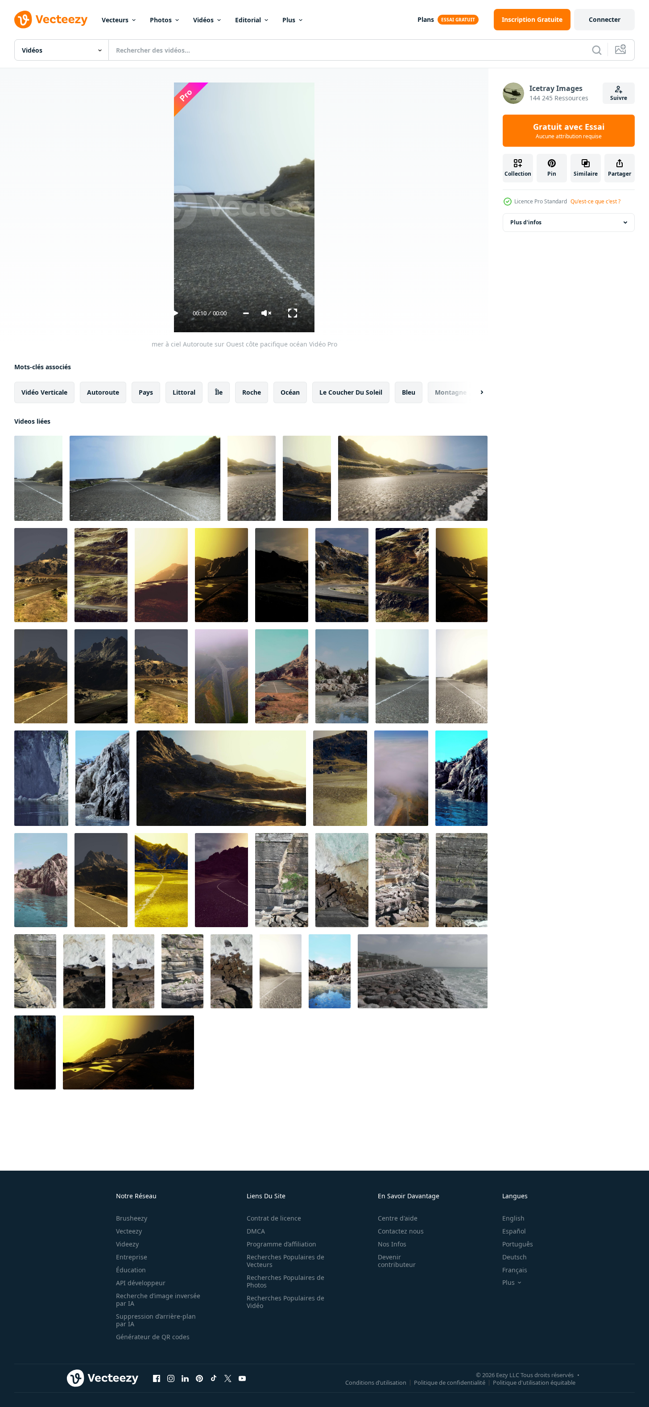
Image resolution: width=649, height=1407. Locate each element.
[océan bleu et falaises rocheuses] (41, 778)
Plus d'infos (526, 222)
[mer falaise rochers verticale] (281, 880)
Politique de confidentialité (449, 1382)
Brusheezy (131, 1218)
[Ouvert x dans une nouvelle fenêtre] (227, 1378)
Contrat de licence (274, 1218)
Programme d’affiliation (281, 1244)
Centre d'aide (398, 1218)
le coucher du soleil (350, 392)
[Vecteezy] (50, 20)
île (219, 392)
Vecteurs (115, 20)
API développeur (140, 1283)
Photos (161, 20)
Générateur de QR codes (153, 1337)
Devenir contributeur (397, 1261)
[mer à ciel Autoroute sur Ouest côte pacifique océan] (38, 478)
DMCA (256, 1231)
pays (146, 392)
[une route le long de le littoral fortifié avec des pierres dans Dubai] (423, 971)
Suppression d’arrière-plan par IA (156, 1320)
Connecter (604, 19)
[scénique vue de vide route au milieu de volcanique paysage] (402, 676)
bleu (408, 392)
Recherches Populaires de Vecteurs (285, 1261)
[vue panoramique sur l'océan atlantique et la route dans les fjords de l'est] (40, 575)
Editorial (248, 20)
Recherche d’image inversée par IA (158, 1299)
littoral (184, 392)
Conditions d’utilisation (375, 1382)
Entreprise (131, 1257)
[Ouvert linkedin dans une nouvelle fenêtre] (185, 1378)
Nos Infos (392, 1244)
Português (517, 1244)
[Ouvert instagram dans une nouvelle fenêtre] (170, 1378)
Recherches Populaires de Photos (285, 1281)
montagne (451, 392)
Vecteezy (129, 1231)
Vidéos (203, 20)
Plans (426, 19)
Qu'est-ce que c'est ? (595, 201)
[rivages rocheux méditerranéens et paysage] (341, 676)
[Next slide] (474, 392)
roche (251, 392)
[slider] (246, 313)
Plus (288, 20)
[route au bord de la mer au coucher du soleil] (101, 575)
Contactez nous (401, 1231)
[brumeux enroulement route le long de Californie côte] (281, 676)
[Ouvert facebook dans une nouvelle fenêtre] (156, 1378)
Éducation (131, 1270)
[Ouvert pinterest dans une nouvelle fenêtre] (199, 1378)
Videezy (127, 1244)
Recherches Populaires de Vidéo (285, 1302)
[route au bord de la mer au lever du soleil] (340, 778)
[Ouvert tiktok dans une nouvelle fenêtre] (213, 1378)
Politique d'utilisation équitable (534, 1382)
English (513, 1218)
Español (514, 1231)
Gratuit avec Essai (568, 130)
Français (514, 1270)
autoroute (103, 392)
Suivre (618, 98)
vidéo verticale (44, 392)
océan (290, 392)
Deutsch (514, 1257)
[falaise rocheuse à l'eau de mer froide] (35, 1052)
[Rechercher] (596, 50)
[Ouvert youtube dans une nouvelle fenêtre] (242, 1378)
